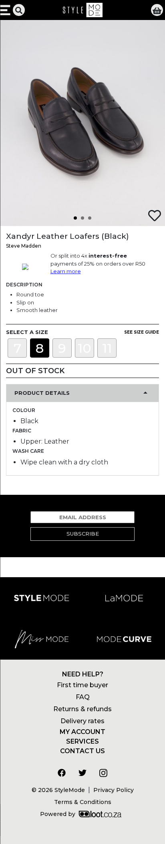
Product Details (42, 393)
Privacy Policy (113, 790)
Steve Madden (23, 246)
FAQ (83, 697)
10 (84, 348)
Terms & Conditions (82, 802)
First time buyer (82, 685)
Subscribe (82, 533)
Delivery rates (82, 721)
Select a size (27, 332)
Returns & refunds (82, 709)
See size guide (141, 332)
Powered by (57, 814)
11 (107, 348)
